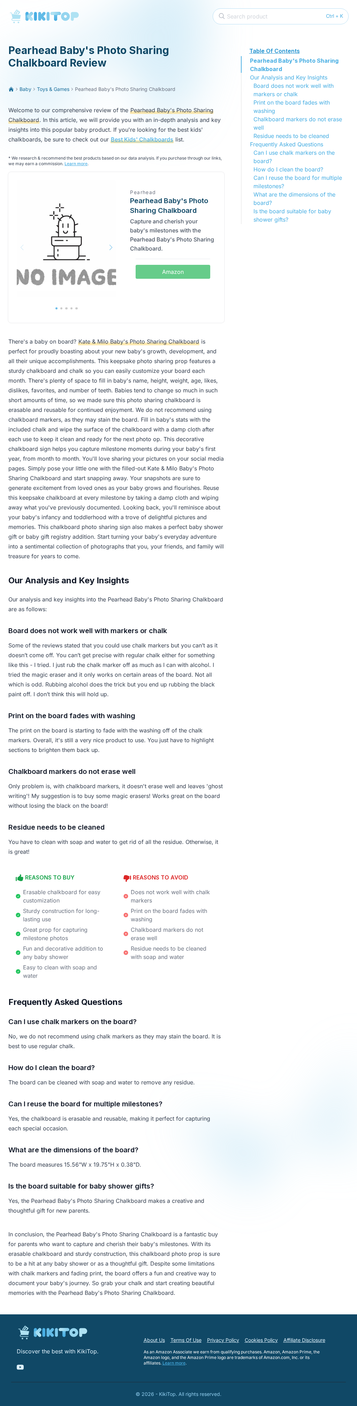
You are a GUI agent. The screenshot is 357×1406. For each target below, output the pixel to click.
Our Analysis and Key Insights (288, 77)
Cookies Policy (261, 1340)
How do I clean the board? (288, 169)
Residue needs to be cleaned (291, 135)
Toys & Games (53, 89)
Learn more (76, 163)
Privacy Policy (223, 1340)
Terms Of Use (186, 1340)
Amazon (173, 271)
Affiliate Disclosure (304, 1340)
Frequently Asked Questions (286, 144)
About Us (154, 1340)
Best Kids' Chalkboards (142, 139)
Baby (25, 89)
